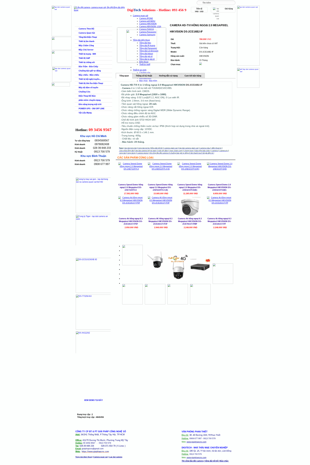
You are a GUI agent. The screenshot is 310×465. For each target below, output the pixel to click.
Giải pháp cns (125, 4)
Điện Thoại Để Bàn (87, 96)
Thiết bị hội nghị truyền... (90, 79)
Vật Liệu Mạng (85, 113)
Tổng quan (124, 76)
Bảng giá (110, 3)
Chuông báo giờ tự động (90, 71)
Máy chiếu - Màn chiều (89, 75)
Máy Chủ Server (86, 50)
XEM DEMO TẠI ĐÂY (93, 400)
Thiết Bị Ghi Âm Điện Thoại (91, 83)
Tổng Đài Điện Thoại (88, 37)
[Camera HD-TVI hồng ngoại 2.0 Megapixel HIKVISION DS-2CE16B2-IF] (141, 45)
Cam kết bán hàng (193, 76)
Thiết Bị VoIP (84, 58)
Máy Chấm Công (86, 45)
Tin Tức (169, 3)
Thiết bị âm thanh (86, 41)
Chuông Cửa (84, 92)
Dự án (154, 3)
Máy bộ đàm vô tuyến (88, 87)
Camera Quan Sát (87, 33)
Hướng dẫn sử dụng (168, 76)
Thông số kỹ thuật (144, 76)
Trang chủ (81, 3)
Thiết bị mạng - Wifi (87, 54)
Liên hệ (184, 3)
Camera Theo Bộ (86, 29)
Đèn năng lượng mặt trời (90, 104)
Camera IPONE (146, 18)
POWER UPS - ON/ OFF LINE (91, 108)
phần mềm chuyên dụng (90, 100)
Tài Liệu (140, 3)
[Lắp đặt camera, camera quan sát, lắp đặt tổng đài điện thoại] (100, 10)
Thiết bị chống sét (87, 62)
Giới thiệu (96, 3)
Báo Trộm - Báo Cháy (88, 66)
